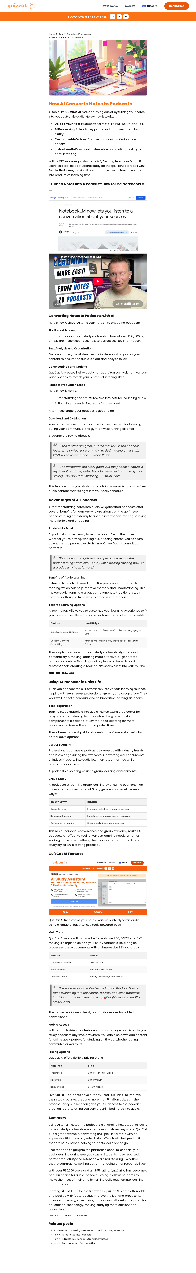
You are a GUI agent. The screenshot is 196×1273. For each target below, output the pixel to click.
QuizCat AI (73, 112)
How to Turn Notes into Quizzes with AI (75, 1243)
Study (68, 1215)
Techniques (81, 1215)
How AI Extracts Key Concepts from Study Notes (81, 1239)
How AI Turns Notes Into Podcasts (72, 1234)
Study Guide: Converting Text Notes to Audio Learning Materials (89, 1230)
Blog (61, 34)
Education (55, 1215)
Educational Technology (79, 34)
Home (52, 34)
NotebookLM (134, 184)
